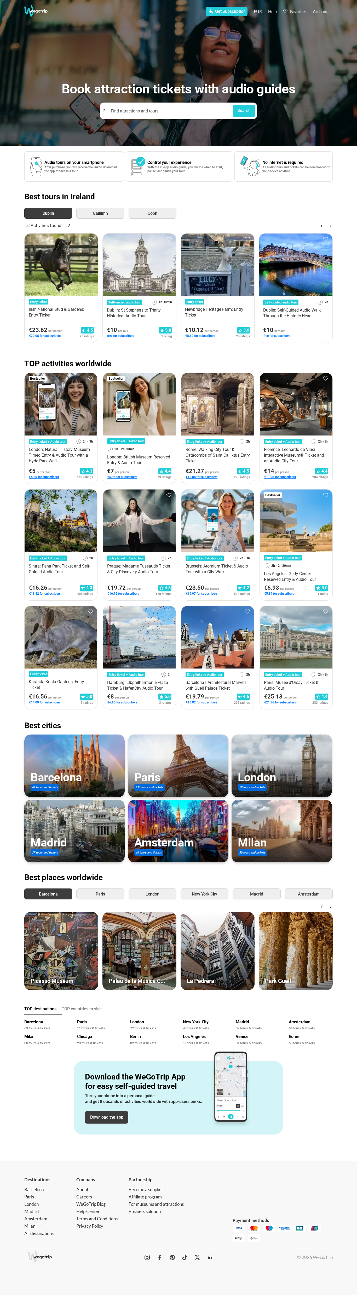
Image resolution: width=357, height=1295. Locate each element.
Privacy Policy (89, 1226)
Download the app (106, 1117)
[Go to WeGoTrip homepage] (40, 11)
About (82, 1189)
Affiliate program (145, 1196)
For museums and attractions (156, 1204)
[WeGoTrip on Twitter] (197, 1257)
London (31, 1204)
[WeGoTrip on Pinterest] (172, 1257)
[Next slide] (329, 226)
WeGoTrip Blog (91, 1204)
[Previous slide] (321, 226)
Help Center (88, 1211)
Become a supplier (146, 1189)
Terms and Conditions (97, 1218)
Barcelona (34, 1189)
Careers (84, 1196)
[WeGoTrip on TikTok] (185, 1257)
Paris (29, 1196)
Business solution (145, 1211)
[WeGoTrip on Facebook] (160, 1257)
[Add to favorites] (91, 239)
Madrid (31, 1211)
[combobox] (169, 111)
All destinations (39, 1233)
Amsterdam (35, 1218)
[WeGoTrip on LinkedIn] (210, 1257)
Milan (29, 1226)
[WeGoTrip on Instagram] (147, 1257)
